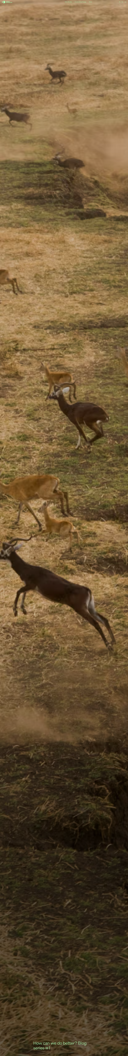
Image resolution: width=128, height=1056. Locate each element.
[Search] (125, 2)
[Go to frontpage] (32, 2)
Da (122, 2)
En (120, 2)
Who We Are (68, 2)
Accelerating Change (80, 2)
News (90, 2)
